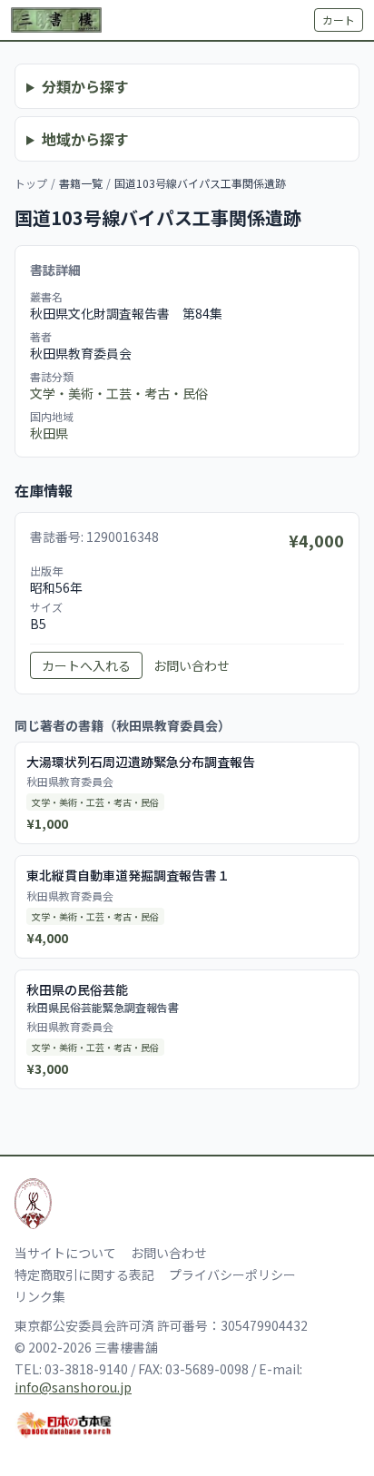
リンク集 (40, 1296)
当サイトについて (65, 1253)
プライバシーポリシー (232, 1274)
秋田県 (49, 433)
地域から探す (85, 139)
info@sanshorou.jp (73, 1387)
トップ (31, 183)
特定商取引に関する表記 (84, 1274)
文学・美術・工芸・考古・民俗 (119, 393)
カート (338, 19)
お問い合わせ (191, 665)
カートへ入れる (86, 665)
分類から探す (85, 86)
